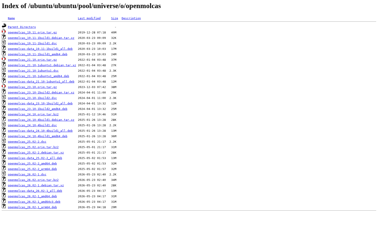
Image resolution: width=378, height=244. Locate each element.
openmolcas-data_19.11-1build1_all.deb (40, 48)
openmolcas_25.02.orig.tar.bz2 (33, 147)
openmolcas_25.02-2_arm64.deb (32, 169)
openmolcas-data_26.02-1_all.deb (35, 190)
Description (131, 18)
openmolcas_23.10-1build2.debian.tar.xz (41, 92)
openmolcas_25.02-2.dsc (27, 141)
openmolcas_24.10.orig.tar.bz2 (33, 114)
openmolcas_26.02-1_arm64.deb (32, 207)
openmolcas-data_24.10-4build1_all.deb (40, 130)
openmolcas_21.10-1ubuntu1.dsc (33, 70)
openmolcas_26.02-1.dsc (27, 174)
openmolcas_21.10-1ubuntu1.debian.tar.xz (42, 65)
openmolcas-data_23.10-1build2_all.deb (40, 103)
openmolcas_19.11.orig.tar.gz (32, 32)
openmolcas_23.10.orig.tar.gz (32, 87)
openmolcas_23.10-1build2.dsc (32, 98)
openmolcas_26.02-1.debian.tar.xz (36, 185)
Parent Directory (22, 27)
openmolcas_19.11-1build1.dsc (32, 43)
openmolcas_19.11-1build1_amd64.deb (37, 54)
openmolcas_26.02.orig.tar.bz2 (33, 180)
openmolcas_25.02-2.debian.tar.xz (36, 152)
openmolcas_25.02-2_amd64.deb (32, 163)
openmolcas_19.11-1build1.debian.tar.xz (41, 38)
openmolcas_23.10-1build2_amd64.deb (37, 109)
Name (11, 18)
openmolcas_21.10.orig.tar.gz (32, 59)
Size (114, 18)
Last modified (89, 18)
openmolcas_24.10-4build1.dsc (32, 125)
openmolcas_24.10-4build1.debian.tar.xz (41, 119)
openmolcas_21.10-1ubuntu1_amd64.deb (38, 76)
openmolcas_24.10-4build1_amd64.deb (37, 136)
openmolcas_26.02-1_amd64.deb (32, 196)
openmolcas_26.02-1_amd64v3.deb (34, 201)
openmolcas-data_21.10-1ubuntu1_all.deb (41, 81)
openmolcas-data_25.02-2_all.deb (35, 158)
